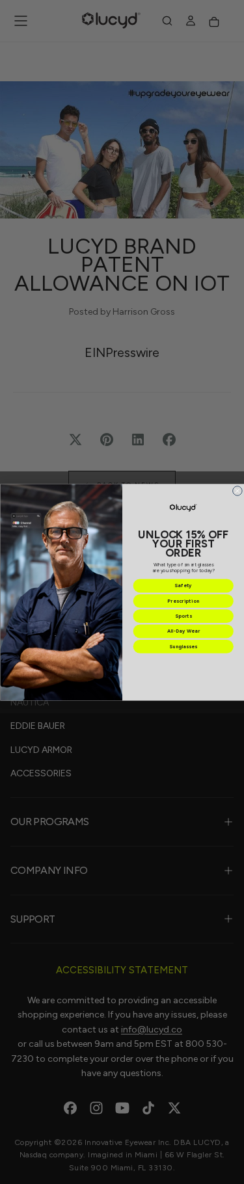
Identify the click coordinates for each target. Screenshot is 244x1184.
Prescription (183, 600)
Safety (183, 585)
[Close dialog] (237, 490)
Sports (182, 616)
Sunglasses (183, 646)
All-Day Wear (183, 631)
